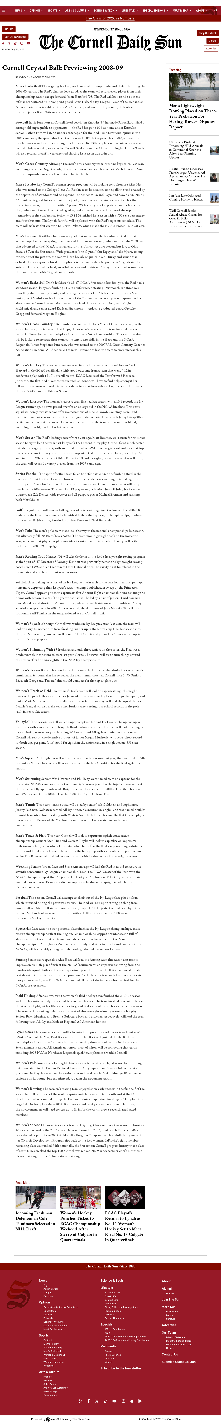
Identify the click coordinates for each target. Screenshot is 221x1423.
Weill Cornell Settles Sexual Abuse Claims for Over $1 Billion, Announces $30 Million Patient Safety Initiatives (185, 218)
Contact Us (170, 1354)
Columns (48, 1314)
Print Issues (172, 1311)
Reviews (48, 1380)
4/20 (107, 1333)
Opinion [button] (35, 10)
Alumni (167, 1288)
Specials (106, 1324)
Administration (51, 1289)
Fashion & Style (113, 1311)
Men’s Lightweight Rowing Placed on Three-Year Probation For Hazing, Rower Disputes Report (193, 116)
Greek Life (110, 1296)
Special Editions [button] (154, 10)
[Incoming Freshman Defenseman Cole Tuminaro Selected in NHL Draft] (36, 1197)
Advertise (211, 48)
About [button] (200, 10)
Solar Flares (50, 1384)
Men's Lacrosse (52, 1358)
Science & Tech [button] (104, 10)
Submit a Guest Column (179, 1362)
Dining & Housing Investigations (121, 1307)
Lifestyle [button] (128, 10)
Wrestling (49, 1365)
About (166, 1281)
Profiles (48, 1376)
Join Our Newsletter (15, 36)
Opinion (44, 1302)
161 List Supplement (115, 1329)
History (170, 1348)
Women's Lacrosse (54, 1362)
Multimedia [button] (181, 10)
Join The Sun (171, 1299)
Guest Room (50, 1311)
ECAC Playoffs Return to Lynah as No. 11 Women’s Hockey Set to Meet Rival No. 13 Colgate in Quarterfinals (124, 1226)
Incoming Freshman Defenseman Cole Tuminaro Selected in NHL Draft (35, 1221)
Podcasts (109, 1358)
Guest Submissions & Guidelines (61, 1307)
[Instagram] (21, 43)
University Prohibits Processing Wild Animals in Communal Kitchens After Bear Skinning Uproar (186, 150)
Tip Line (9, 29)
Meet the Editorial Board (178, 1341)
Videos (108, 1362)
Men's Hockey (51, 1344)
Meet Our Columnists (54, 1329)
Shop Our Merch (208, 33)
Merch (169, 1315)
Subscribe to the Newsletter (120, 1368)
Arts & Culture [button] (76, 10)
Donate (213, 40)
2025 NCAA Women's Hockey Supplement (127, 1340)
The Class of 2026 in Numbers (110, 18)
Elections (48, 1296)
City (45, 1285)
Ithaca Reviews (112, 1292)
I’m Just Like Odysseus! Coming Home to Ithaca (186, 197)
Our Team (169, 1332)
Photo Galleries (113, 1355)
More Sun (168, 1307)
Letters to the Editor (54, 1322)
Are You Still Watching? (56, 1387)
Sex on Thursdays (114, 1318)
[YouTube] (28, 43)
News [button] (19, 10)
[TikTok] (15, 43)
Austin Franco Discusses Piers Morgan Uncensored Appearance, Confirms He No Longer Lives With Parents (187, 176)
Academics (110, 1303)
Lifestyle (106, 1288)
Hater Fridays (50, 1391)
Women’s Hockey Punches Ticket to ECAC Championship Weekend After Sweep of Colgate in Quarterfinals (80, 1226)
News (43, 1280)
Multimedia (108, 1346)
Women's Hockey (53, 1347)
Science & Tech (111, 1280)
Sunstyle (170, 1319)
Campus (48, 1292)
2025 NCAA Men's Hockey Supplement (125, 1336)
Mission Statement (175, 1337)
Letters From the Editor (56, 1325)
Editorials (48, 1318)
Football (48, 1340)
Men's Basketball (52, 1351)
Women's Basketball (54, 1355)
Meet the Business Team (179, 1344)
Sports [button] (52, 10)
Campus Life (111, 1300)
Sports (44, 1335)
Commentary (50, 1395)
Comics (109, 1351)
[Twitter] (9, 43)
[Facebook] (3, 43)
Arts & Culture (49, 1372)
